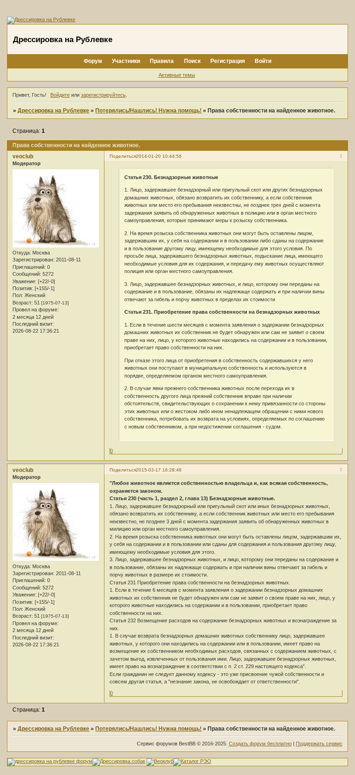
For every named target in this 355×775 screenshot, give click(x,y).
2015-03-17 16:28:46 (159, 469)
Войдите (60, 95)
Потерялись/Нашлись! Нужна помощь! (148, 110)
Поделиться (123, 156)
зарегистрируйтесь (103, 95)
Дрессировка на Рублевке (53, 110)
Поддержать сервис (319, 743)
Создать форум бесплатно (260, 743)
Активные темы (177, 75)
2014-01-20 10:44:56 (159, 156)
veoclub (22, 156)
